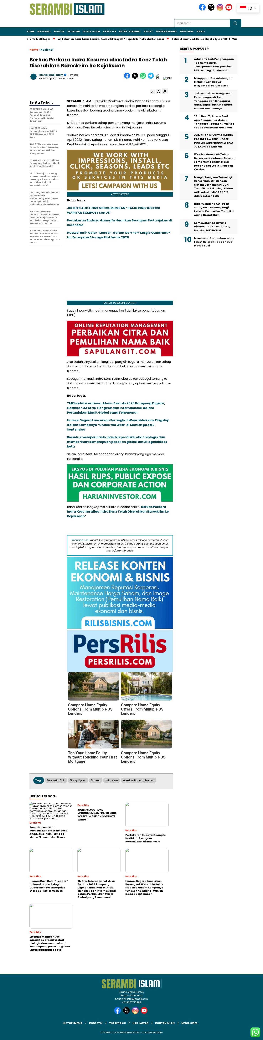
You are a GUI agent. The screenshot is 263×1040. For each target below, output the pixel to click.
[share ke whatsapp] (144, 77)
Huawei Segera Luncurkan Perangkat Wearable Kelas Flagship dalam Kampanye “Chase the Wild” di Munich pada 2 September (118, 425)
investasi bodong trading (138, 780)
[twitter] (212, 9)
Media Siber (189, 1023)
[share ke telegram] (152, 77)
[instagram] (221, 9)
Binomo (96, 780)
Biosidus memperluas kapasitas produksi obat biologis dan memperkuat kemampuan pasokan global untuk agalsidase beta (117, 442)
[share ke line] (159, 77)
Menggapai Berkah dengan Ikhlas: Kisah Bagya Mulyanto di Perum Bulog (213, 81)
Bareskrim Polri (56, 780)
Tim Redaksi (117, 1023)
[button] (152, 92)
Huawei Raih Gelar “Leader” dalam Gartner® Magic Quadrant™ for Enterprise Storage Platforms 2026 (118, 235)
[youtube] (229, 9)
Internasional (166, 31)
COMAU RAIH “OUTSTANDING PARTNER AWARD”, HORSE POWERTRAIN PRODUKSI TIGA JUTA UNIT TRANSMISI (213, 140)
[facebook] (203, 9)
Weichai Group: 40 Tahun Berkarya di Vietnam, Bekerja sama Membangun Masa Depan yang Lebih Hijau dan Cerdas (214, 162)
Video (201, 31)
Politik (59, 31)
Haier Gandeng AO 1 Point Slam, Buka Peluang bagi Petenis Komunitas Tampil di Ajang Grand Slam (214, 209)
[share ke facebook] (128, 77)
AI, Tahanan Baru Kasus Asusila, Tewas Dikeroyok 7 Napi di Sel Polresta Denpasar (93, 39)
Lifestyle (109, 31)
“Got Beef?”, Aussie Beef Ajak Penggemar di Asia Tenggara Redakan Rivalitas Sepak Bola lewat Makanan (214, 121)
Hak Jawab (140, 1023)
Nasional (44, 31)
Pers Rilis (187, 31)
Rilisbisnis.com (81, 540)
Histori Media (72, 1023)
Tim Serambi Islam (51, 74)
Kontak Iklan (165, 1023)
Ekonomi (73, 31)
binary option (78, 780)
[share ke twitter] (136, 77)
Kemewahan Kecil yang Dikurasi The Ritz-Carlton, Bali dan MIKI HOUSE (212, 226)
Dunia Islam (91, 31)
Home (30, 31)
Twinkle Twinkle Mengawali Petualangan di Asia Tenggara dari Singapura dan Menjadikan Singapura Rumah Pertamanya (213, 101)
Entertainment (130, 31)
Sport (148, 31)
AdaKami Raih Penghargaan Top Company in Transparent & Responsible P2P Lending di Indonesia (214, 64)
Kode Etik (95, 1023)
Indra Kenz (111, 780)
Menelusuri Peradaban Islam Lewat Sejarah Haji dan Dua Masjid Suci (214, 241)
